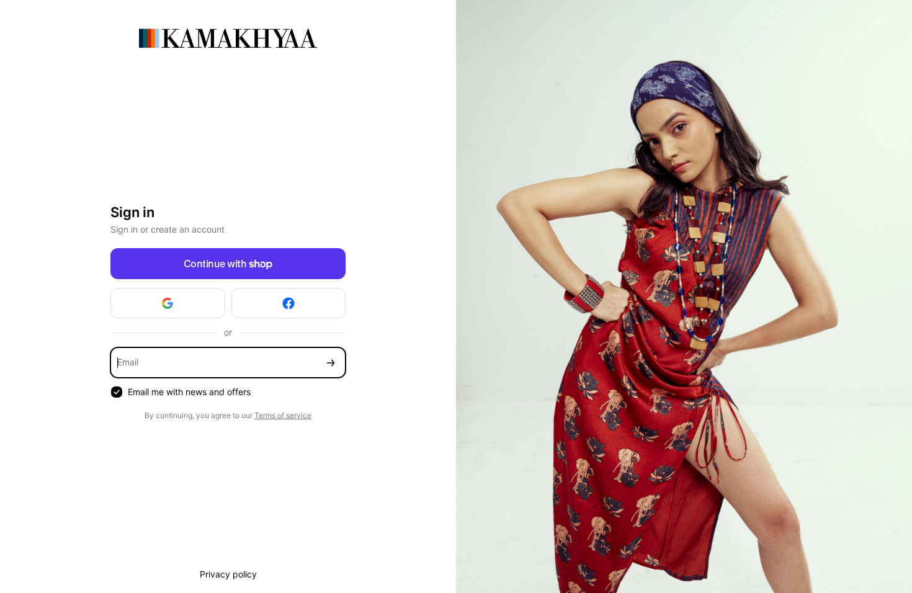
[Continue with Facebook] (288, 303)
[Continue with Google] (167, 303)
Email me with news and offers (189, 391)
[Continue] (330, 362)
